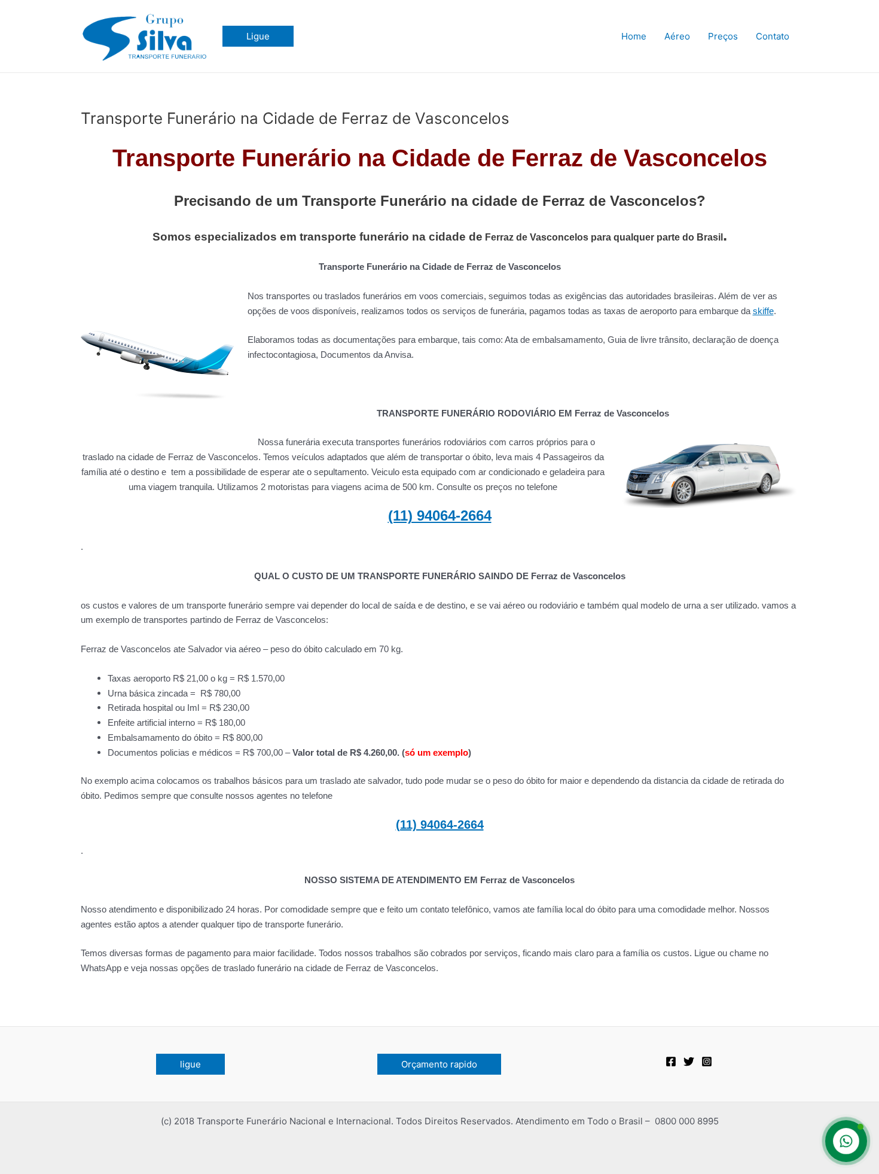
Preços (723, 36)
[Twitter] (688, 1061)
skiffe (763, 311)
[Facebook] (671, 1061)
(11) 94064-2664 (440, 515)
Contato (772, 36)
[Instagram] (706, 1061)
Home (633, 36)
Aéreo (677, 36)
